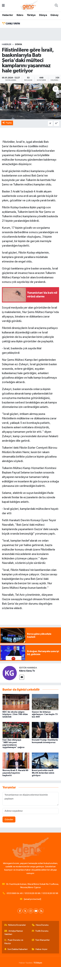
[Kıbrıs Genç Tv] (10, 673)
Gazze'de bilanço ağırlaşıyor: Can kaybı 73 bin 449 (45, 714)
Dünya (43, 15)
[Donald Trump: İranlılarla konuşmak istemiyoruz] (45, 730)
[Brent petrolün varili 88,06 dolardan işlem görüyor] (45, 760)
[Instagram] (30, 910)
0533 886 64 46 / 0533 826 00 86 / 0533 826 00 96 (32, 893)
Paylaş (9, 123)
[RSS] (41, 910)
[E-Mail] (21, 677)
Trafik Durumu (41, 931)
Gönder (9, 819)
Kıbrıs (20, 15)
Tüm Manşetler (42, 940)
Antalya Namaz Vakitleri (13, 932)
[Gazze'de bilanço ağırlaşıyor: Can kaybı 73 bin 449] (45, 702)
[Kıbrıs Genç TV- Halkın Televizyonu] (29, 5)
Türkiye (31, 15)
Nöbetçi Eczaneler (17, 925)
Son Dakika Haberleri (18, 949)
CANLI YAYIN (12, 23)
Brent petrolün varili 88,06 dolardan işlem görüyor (43, 773)
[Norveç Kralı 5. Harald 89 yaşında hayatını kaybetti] (16, 760)
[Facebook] (19, 910)
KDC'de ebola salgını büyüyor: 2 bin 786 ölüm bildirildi (15, 714)
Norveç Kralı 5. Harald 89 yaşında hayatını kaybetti (15, 773)
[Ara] (56, 6)
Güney (54, 15)
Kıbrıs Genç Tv (27, 671)
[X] (25, 910)
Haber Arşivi (41, 949)
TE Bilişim (37, 963)
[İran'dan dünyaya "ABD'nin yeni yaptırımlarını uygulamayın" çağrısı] (16, 730)
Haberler (7, 15)
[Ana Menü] (3, 5)
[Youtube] (35, 910)
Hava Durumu (42, 925)
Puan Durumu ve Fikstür (13, 941)
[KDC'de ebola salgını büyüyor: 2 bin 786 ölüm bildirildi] (16, 702)
